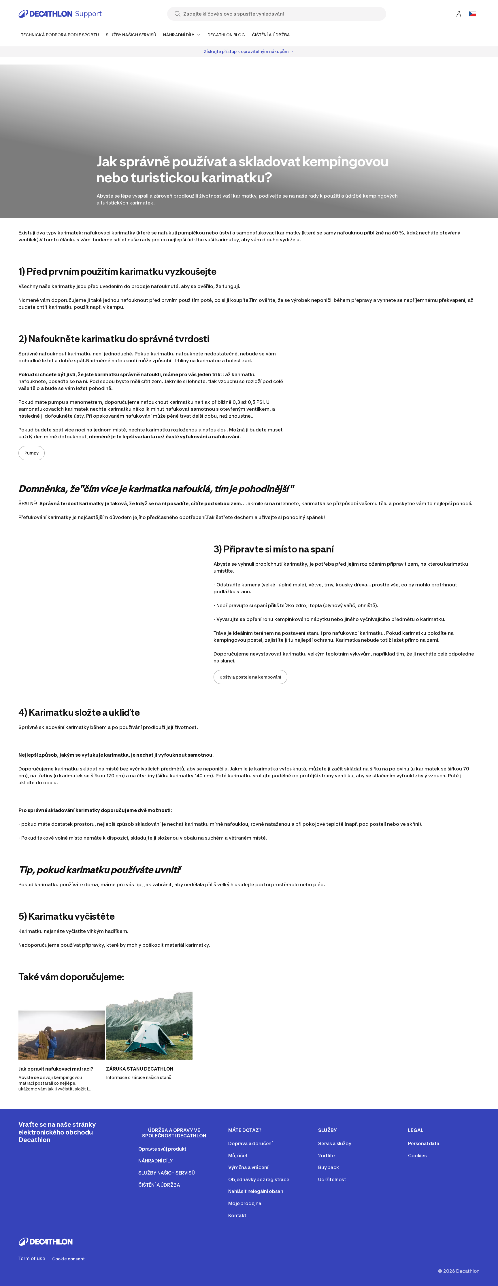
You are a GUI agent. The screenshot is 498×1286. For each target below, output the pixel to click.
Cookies (417, 1155)
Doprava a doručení (250, 1143)
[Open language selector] (473, 14)
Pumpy (31, 452)
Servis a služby (334, 1143)
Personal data (423, 1143)
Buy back (328, 1167)
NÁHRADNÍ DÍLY (155, 1161)
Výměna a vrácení (248, 1167)
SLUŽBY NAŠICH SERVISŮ (166, 1173)
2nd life (326, 1155)
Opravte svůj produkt (162, 1149)
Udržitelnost (332, 1179)
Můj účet (238, 1155)
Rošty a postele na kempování (250, 677)
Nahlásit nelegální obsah (255, 1191)
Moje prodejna (244, 1203)
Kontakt (237, 1215)
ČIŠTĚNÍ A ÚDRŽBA (159, 1185)
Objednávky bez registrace (258, 1179)
